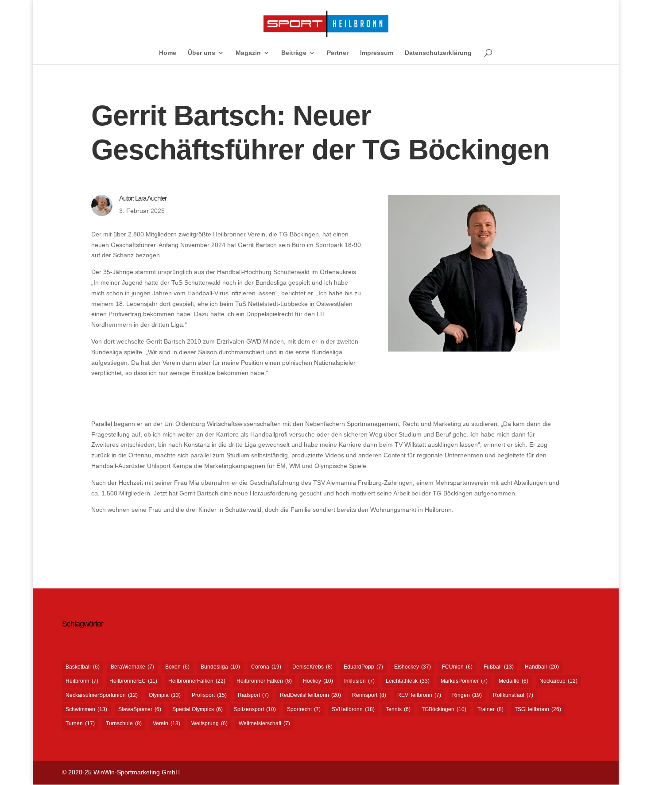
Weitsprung (209, 723)
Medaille (513, 681)
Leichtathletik (408, 681)
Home (167, 53)
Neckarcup (558, 681)
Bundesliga (220, 667)
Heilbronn (82, 681)
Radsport (253, 695)
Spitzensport (255, 709)
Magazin (248, 53)
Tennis (398, 709)
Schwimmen (86, 709)
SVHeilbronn (353, 709)
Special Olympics (197, 709)
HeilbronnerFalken (196, 681)
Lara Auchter (151, 198)
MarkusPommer (464, 681)
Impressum (376, 53)
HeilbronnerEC (133, 681)
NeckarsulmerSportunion (102, 695)
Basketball (83, 667)
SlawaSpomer (139, 709)
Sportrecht (304, 709)
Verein (166, 723)
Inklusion (359, 681)
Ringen (467, 695)
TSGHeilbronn (538, 709)
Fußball (499, 667)
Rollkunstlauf (513, 695)
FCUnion (457, 667)
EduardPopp (363, 667)
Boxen (177, 667)
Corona (266, 667)
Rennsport (369, 695)
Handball (542, 667)
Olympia (165, 695)
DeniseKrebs (312, 667)
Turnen (80, 723)
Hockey (318, 681)
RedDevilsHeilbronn (310, 695)
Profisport (209, 695)
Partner (338, 53)
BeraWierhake (132, 667)
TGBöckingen (444, 709)
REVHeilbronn (419, 695)
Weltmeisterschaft (264, 723)
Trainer (490, 709)
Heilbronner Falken (264, 681)
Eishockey (412, 667)
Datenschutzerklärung (438, 53)
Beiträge (293, 53)
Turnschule (124, 723)
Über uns (201, 53)
